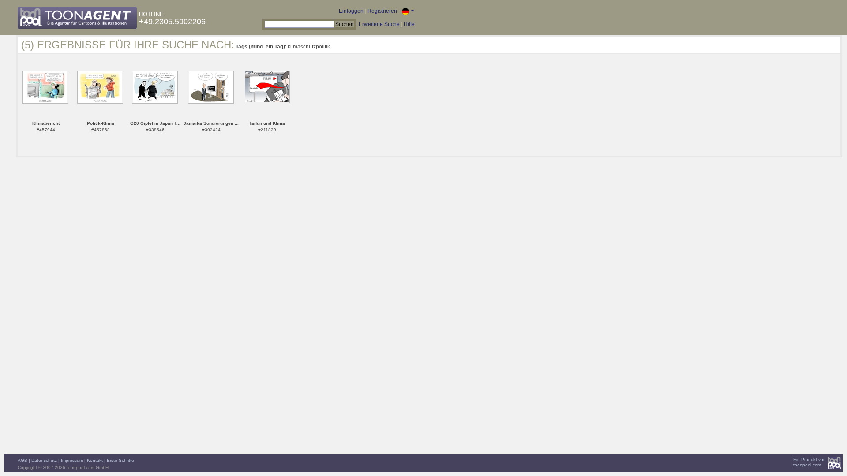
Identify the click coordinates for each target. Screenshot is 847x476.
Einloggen (351, 11)
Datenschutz (44, 460)
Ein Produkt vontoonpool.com (809, 462)
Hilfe (409, 24)
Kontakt (95, 460)
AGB (22, 460)
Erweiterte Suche (379, 24)
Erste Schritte (120, 460)
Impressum (72, 460)
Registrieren (382, 11)
